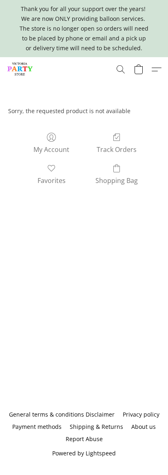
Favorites (52, 180)
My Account (51, 149)
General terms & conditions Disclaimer (62, 414)
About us (143, 426)
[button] (21, 69)
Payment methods (37, 426)
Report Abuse (84, 439)
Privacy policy (141, 414)
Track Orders (117, 149)
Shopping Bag (116, 180)
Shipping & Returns (96, 426)
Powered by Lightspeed (84, 453)
